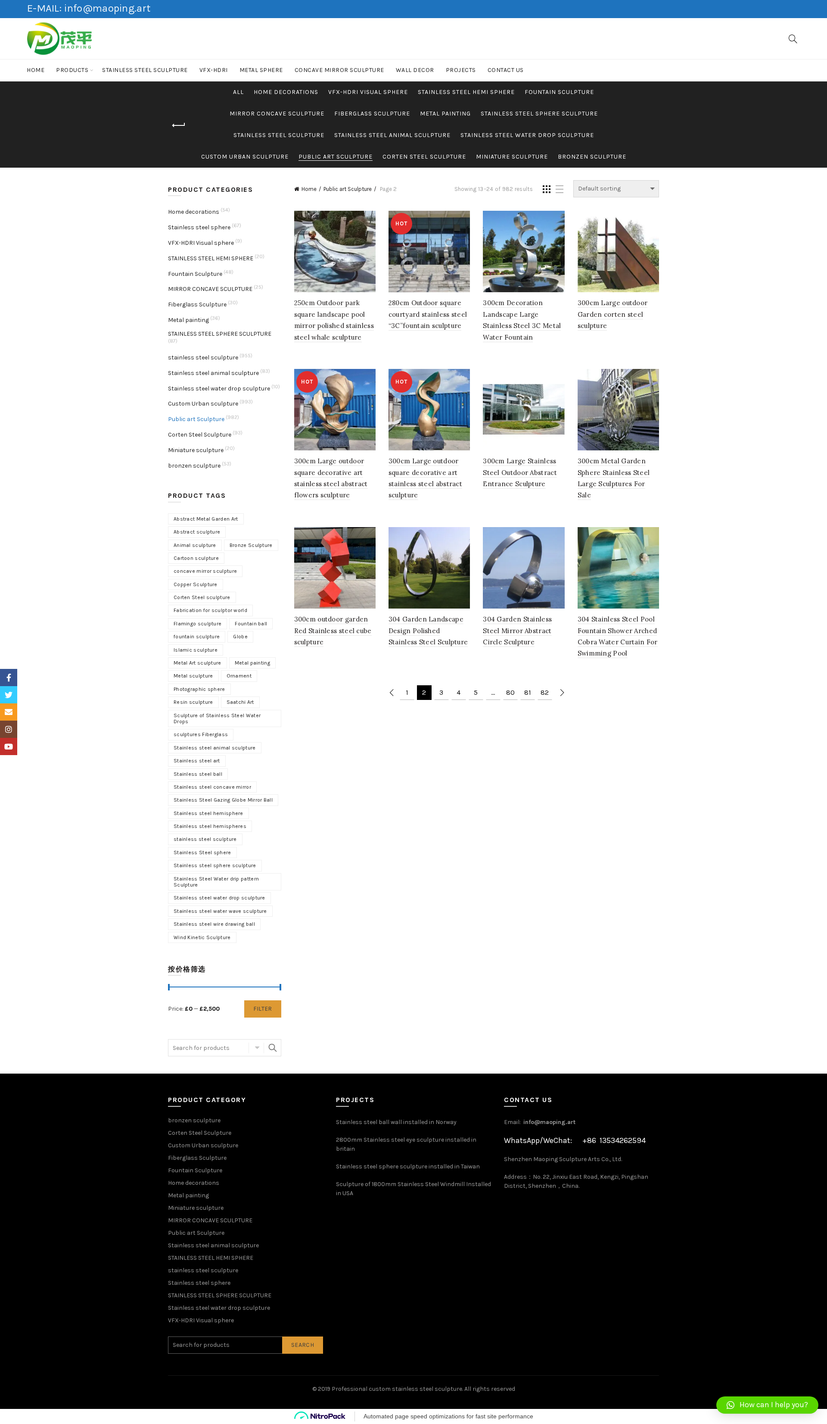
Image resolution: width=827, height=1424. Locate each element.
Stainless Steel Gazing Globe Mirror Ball (223, 800)
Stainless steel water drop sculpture (527, 135)
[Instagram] (8, 729)
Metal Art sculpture (197, 663)
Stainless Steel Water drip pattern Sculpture (216, 882)
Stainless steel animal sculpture (392, 135)
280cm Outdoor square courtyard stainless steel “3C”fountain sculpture (428, 314)
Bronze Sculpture (251, 545)
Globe (240, 637)
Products (72, 70)
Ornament (239, 676)
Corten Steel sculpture (202, 597)
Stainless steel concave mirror (212, 787)
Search (272, 1047)
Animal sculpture (195, 545)
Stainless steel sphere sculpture (215, 865)
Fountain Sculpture (559, 92)
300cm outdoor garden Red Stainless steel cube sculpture (333, 630)
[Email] (8, 712)
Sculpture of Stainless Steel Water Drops (217, 718)
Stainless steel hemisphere (208, 813)
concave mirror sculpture (205, 571)
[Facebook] (8, 677)
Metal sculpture (193, 676)
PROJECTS (461, 70)
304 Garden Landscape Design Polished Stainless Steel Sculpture (428, 630)
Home (35, 70)
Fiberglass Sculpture (372, 113)
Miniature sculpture (512, 156)
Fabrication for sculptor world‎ (210, 610)
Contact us (506, 70)
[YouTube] (8, 746)
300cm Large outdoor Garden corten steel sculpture (613, 314)
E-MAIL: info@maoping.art (88, 8)
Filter (262, 1008)
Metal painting (445, 113)
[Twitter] (8, 694)
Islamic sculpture (196, 650)
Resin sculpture (193, 702)
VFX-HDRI (213, 70)
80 (510, 692)
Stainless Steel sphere (202, 852)
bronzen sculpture (592, 156)
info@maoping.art (549, 1122)
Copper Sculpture (196, 584)
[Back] (179, 125)
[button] (767, 1405)
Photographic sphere (199, 689)
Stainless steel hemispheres (210, 826)
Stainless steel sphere (199, 227)
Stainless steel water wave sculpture (220, 911)
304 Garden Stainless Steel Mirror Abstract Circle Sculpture (517, 630)
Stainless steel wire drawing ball (214, 924)
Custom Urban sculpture (245, 156)
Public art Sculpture (335, 156)
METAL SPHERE (261, 70)
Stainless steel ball (198, 774)
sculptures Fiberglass (201, 734)
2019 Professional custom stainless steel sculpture (390, 1389)
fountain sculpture (197, 637)
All (238, 92)
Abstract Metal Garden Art (206, 519)
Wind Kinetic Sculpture (202, 937)
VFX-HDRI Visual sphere (368, 92)
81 (527, 692)
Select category (256, 1048)
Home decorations (286, 92)
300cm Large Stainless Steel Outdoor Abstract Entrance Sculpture (520, 472)
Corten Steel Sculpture (424, 156)
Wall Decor (415, 70)
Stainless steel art (197, 761)
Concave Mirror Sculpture (339, 70)
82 (545, 692)
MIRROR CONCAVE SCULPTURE (277, 113)
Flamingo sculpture (197, 624)
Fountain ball (251, 624)
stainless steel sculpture (145, 70)
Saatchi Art (240, 702)
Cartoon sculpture (196, 558)
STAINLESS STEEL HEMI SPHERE (466, 92)
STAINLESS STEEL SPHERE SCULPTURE (539, 113)
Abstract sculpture (197, 532)
